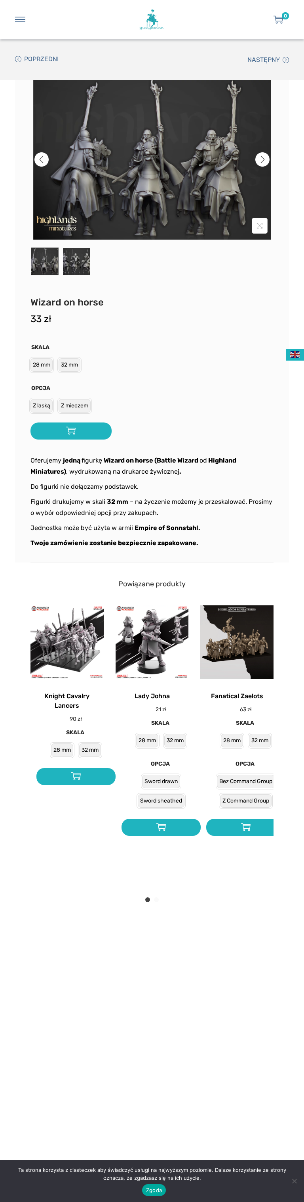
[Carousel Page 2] (156, 899)
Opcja (40, 388)
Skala (40, 347)
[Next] (262, 159)
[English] (295, 354)
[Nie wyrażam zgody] (294, 1181)
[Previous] (41, 159)
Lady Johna (152, 696)
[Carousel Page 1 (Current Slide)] (147, 899)
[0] (278, 19)
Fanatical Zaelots (237, 696)
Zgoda (154, 1190)
